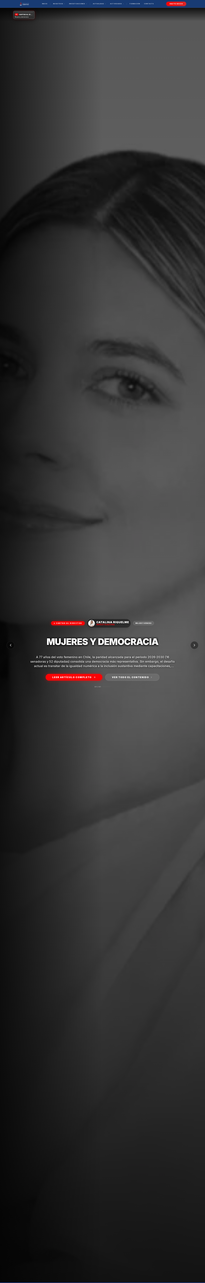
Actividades (116, 3)
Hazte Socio (176, 4)
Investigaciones (77, 3)
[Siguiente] (194, 645)
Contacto (149, 3)
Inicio (44, 3)
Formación (135, 3)
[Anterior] (11, 645)
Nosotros (58, 3)
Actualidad (98, 3)
